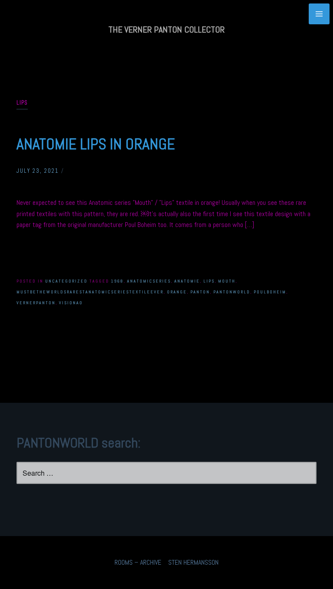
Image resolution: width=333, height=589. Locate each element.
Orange (177, 292)
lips (209, 281)
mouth (226, 281)
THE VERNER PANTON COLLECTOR (166, 29)
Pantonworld (231, 292)
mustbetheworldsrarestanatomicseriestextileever (89, 292)
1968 (117, 281)
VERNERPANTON (36, 303)
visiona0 (71, 303)
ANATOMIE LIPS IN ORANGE (95, 144)
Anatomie (187, 281)
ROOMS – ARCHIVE (137, 562)
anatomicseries (149, 281)
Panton (200, 292)
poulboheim (270, 292)
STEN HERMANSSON (193, 562)
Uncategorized (66, 281)
